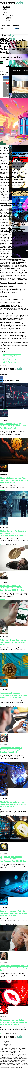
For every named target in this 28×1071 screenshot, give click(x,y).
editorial (2, 69)
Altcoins (5, 10)
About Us (6, 1041)
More (4, 14)
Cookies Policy (7, 1044)
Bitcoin (5, 8)
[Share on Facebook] (14, 377)
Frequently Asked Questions (12, 363)
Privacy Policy (7, 1045)
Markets (5, 13)
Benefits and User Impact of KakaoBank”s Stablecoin (12, 354)
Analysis (8, 19)
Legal (4, 1042)
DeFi (4, 11)
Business (8, 17)
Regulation (9, 16)
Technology (9, 20)
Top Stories (6, 7)
